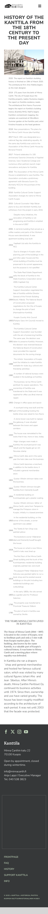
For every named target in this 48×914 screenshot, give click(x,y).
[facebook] (6, 732)
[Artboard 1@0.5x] (13, 5)
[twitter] (13, 732)
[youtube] (26, 732)
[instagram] (19, 732)
